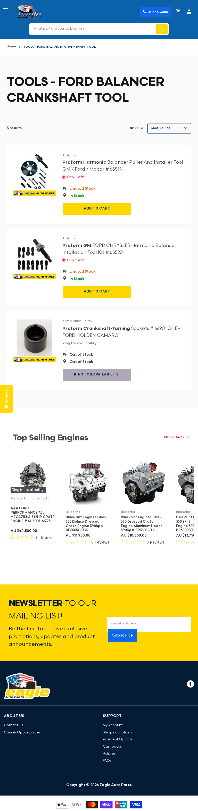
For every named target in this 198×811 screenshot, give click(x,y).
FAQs (107, 761)
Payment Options (117, 739)
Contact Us (13, 725)
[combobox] (92, 29)
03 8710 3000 (158, 12)
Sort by (137, 128)
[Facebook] (190, 683)
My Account (112, 725)
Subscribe (122, 635)
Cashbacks (112, 746)
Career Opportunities (22, 732)
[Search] (162, 29)
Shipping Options (117, 732)
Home (11, 46)
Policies (109, 753)
